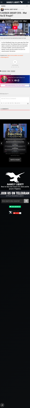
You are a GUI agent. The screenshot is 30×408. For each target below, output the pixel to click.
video (8, 71)
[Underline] (5, 103)
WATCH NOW (15, 160)
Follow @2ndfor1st (15, 206)
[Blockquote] (12, 103)
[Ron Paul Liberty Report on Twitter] (20, 9)
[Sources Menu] (28, 2)
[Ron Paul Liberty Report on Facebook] (19, 9)
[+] (19, 103)
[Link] (15, 103)
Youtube (13, 71)
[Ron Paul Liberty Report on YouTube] (22, 9)
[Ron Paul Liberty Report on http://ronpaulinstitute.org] (23, 9)
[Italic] (3, 103)
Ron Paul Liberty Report (11, 9)
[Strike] (7, 103)
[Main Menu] (1, 2)
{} (17, 103)
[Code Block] (14, 103)
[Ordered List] (8, 103)
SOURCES (3, 6)
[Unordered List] (10, 103)
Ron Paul (4, 71)
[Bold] (1, 103)
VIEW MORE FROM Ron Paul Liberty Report (15, 85)
